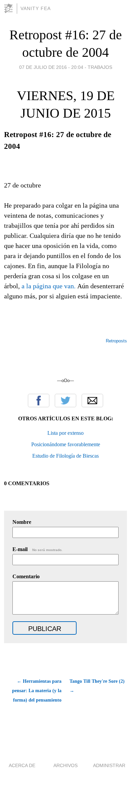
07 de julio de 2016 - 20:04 (51, 67)
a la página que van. (48, 286)
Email (92, 400)
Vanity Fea (35, 8)
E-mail (37, 549)
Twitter (65, 400)
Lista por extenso (65, 433)
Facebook (38, 400)
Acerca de (22, 765)
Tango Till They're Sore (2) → (97, 686)
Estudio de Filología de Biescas (65, 456)
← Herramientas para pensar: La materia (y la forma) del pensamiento (36, 691)
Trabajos (100, 67)
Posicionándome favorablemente (65, 444)
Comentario (26, 576)
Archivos (65, 765)
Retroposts (116, 340)
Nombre (21, 522)
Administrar (109, 765)
